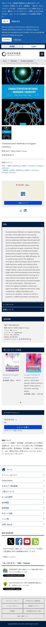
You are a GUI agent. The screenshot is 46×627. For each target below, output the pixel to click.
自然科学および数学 (19, 166)
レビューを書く (23, 427)
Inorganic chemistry (27, 61)
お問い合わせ (7, 524)
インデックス (8, 304)
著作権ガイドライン (33, 606)
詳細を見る (16, 21)
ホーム (5, 61)
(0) (13, 155)
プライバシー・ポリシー (12, 601)
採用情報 (5, 508)
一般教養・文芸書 (8, 170)
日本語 (12, 46)
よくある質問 (7, 497)
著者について (8, 309)
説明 (4, 224)
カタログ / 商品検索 (10, 486)
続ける (5, 21)
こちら (10, 557)
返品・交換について (23, 616)
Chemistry (13, 61)
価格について (6, 440)
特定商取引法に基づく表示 (34, 611)
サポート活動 (7, 513)
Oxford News (7, 480)
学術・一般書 (6, 166)
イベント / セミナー (10, 475)
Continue (6, 39)
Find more (17, 39)
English (34, 46)
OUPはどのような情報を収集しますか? (35, 601)
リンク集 (5, 519)
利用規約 (12, 611)
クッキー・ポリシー (12, 606)
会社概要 (5, 502)
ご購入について (23, 203)
